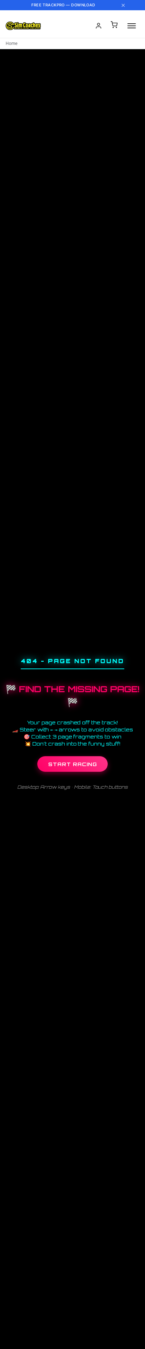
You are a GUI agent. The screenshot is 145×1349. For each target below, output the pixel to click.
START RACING (72, 764)
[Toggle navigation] (131, 26)
